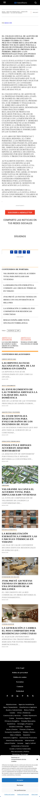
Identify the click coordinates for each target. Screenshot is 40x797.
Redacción (8, 23)
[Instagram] (15, 252)
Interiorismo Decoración (10, 577)
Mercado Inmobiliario (13, 11)
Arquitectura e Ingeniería (11, 412)
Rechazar (20, 785)
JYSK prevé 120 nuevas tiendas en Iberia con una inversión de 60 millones (19, 300)
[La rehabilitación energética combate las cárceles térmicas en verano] (20, 519)
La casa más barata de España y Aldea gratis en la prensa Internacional (10, 344)
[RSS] (28, 696)
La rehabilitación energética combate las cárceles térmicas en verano (19, 288)
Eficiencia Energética (9, 529)
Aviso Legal (35, 794)
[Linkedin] (20, 252)
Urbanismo (5, 485)
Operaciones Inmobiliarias (11, 441)
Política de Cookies (9, 794)
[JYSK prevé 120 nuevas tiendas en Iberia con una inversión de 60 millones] (20, 566)
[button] (37, 759)
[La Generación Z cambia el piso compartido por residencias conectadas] (20, 613)
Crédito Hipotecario (9, 359)
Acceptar (20, 780)
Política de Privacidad (23, 794)
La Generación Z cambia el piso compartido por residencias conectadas (19, 311)
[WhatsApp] (26, 229)
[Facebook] (13, 229)
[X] (18, 229)
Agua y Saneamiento (8, 385)
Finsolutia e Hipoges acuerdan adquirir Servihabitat (16, 448)
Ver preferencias (20, 790)
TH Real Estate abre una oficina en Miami (29, 343)
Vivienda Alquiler (8, 624)
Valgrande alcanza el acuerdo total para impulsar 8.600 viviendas (19, 276)
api (18, 330)
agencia (11, 330)
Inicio (3, 11)
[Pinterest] (22, 229)
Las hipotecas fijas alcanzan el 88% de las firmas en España (18, 366)
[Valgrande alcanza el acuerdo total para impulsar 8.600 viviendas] (20, 475)
